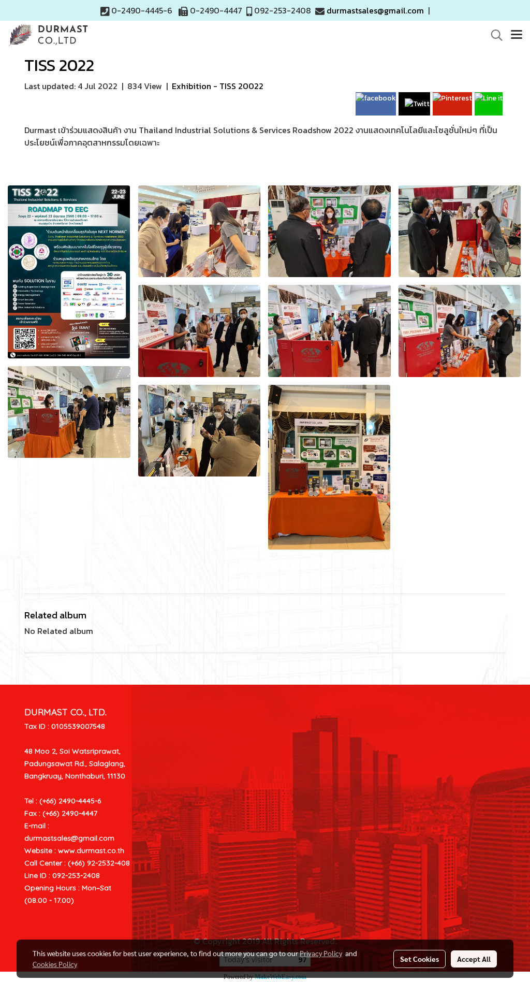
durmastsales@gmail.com (375, 10)
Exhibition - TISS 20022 (217, 86)
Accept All (474, 958)
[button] (493, 35)
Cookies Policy (55, 964)
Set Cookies (419, 958)
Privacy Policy (321, 953)
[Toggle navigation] (516, 35)
